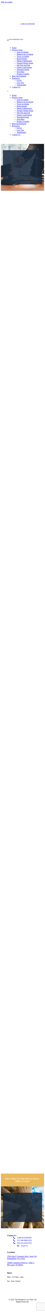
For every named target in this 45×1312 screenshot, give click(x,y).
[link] (14, 48)
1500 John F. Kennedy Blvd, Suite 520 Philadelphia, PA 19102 (22, 1257)
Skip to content (6, 2)
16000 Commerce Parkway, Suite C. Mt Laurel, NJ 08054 (21, 1264)
